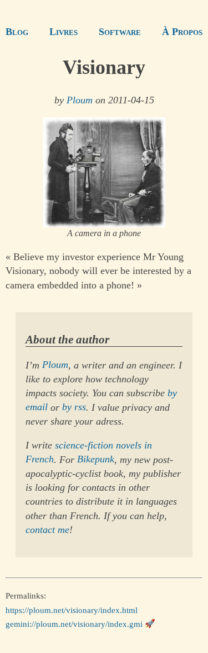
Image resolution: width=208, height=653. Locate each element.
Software (120, 31)
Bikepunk (95, 459)
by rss (74, 407)
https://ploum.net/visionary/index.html (72, 609)
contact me (47, 529)
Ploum (80, 100)
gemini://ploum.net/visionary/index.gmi (74, 623)
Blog (17, 31)
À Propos (182, 31)
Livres (63, 31)
